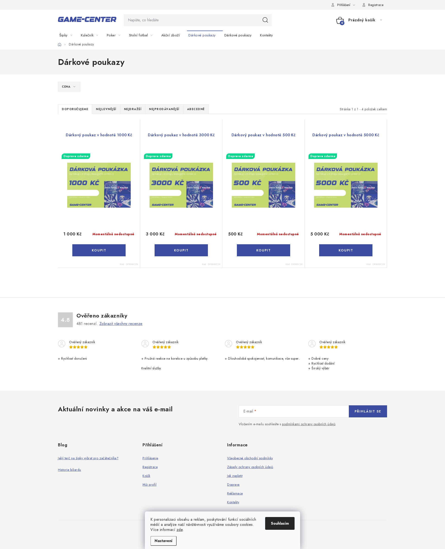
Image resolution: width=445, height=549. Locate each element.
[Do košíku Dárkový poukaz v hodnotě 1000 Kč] (99, 250)
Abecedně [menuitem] (196, 109)
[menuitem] (68, 35)
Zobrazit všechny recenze (121, 323)
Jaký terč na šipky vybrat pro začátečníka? (88, 458)
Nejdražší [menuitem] (133, 109)
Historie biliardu (69, 469)
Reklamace (235, 493)
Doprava (233, 484)
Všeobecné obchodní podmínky (250, 458)
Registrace (375, 5)
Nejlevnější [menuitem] (106, 109)
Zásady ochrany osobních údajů (250, 467)
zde (180, 529)
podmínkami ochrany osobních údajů (309, 424)
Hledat (265, 20)
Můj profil (149, 484)
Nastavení (163, 540)
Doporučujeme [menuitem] (75, 109)
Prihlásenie (150, 458)
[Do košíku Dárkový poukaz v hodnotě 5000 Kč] (345, 250)
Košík (146, 475)
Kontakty (233, 502)
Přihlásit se (368, 411)
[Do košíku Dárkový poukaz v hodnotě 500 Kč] (263, 250)
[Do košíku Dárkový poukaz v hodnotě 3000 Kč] (181, 250)
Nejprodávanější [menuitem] (164, 109)
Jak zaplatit (234, 475)
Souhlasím (280, 523)
